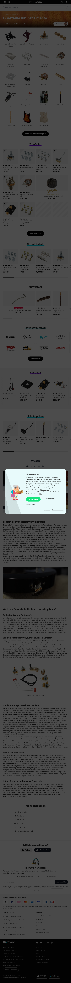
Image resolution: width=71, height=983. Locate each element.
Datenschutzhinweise (57, 510)
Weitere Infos (30, 505)
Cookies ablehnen (49, 499)
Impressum (47, 510)
